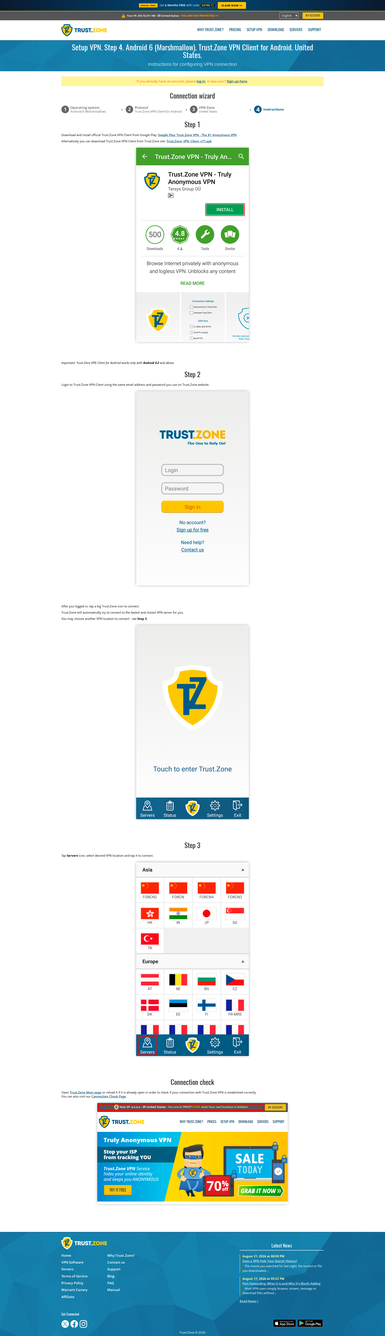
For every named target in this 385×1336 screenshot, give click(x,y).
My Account (313, 15)
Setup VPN (254, 30)
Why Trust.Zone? (210, 30)
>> (200, 15)
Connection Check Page (108, 1096)
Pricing (235, 30)
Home (66, 1255)
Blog (110, 1276)
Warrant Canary (74, 1289)
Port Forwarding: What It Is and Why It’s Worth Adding (281, 1283)
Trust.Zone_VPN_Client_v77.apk (189, 141)
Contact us (116, 1262)
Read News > (249, 1301)
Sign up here (237, 81)
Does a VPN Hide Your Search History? (269, 1261)
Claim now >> (231, 5)
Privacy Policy (72, 1283)
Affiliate (67, 1296)
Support (314, 30)
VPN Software (72, 1262)
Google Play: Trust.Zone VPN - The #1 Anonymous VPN (197, 135)
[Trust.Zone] (84, 30)
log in (201, 81)
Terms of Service (74, 1276)
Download (276, 30)
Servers (296, 30)
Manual (113, 1289)
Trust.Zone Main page (85, 1092)
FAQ (110, 1283)
